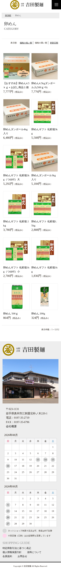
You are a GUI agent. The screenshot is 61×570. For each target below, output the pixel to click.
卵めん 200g (38, 313)
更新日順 (54, 43)
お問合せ (22, 556)
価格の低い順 (26, 43)
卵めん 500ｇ (10, 313)
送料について (34, 552)
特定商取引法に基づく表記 (17, 548)
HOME (8, 15)
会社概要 (11, 426)
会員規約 (7, 556)
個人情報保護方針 (12, 552)
